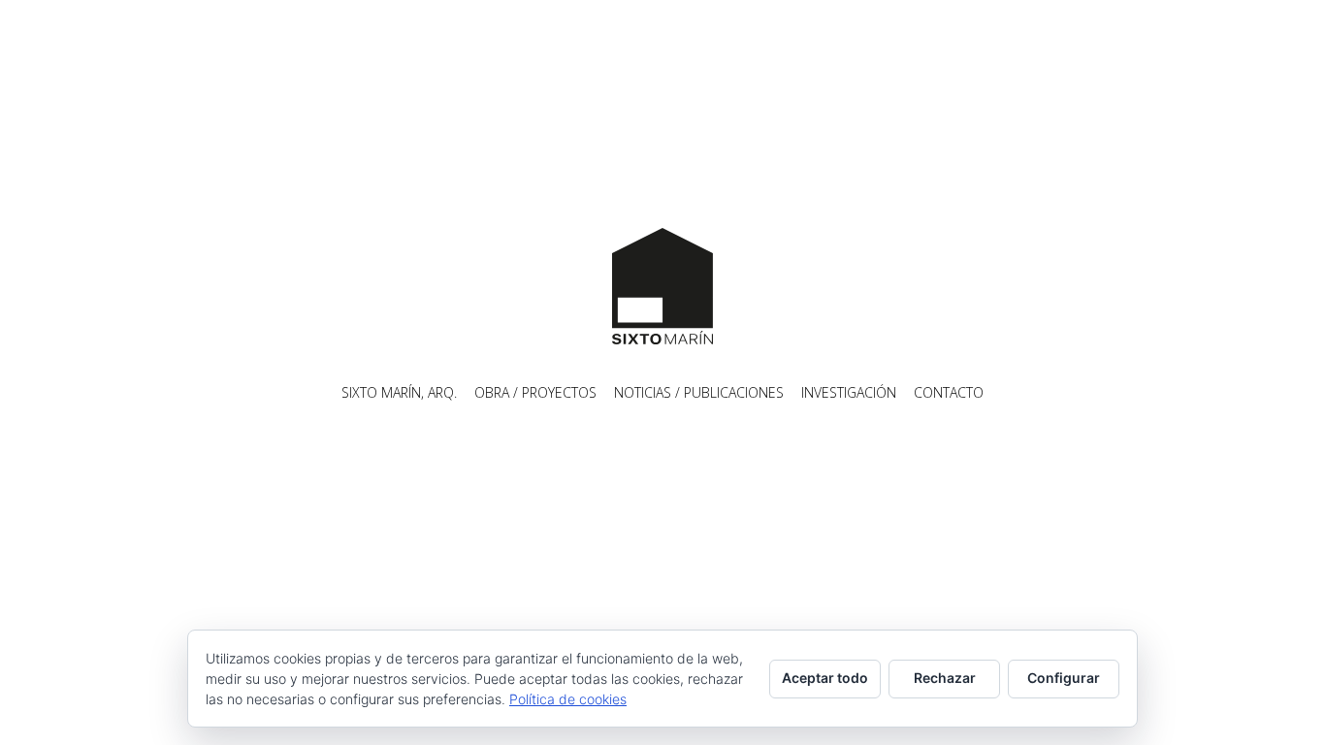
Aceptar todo (825, 677)
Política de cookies (568, 699)
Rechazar (945, 677)
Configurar (1063, 677)
